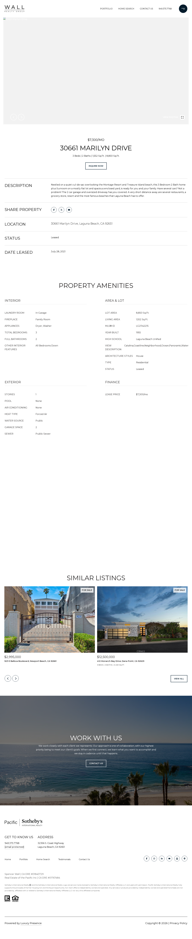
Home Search (126, 8)
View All (179, 678)
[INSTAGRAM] (154, 858)
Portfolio (106, 8)
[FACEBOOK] (146, 858)
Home (8, 859)
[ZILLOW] (177, 858)
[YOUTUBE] (169, 858)
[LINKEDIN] (162, 858)
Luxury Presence (31, 923)
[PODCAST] (184, 858)
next (21, 117)
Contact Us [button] (96, 763)
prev (13, 117)
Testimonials (64, 859)
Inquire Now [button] (96, 166)
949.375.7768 (165, 8)
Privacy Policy (178, 923)
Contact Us (84, 859)
